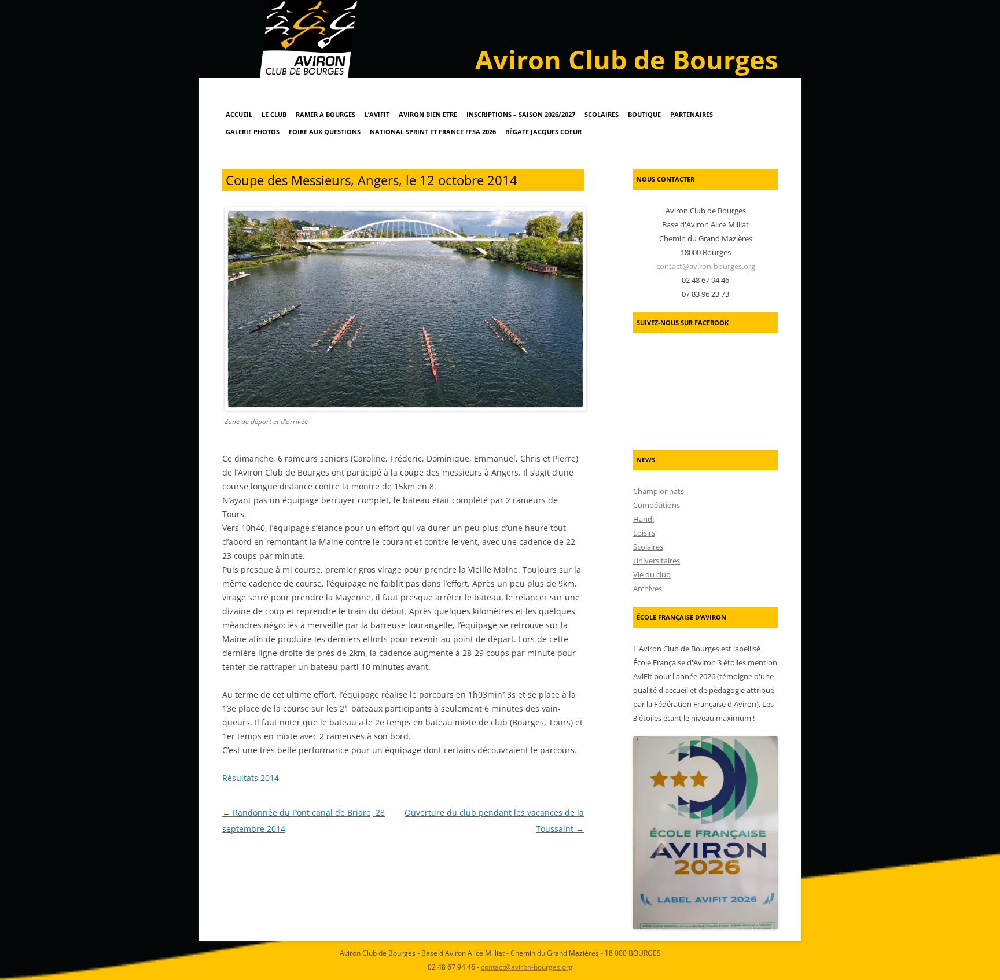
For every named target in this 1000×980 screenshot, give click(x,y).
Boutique (644, 114)
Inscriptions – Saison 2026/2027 (520, 114)
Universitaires (656, 560)
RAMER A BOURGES (325, 114)
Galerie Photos (253, 131)
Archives (647, 588)
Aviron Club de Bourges (626, 59)
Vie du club (652, 574)
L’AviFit (377, 114)
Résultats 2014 (250, 777)
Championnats (658, 491)
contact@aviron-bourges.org (705, 266)
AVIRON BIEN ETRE (428, 114)
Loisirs (644, 533)
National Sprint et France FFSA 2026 (433, 131)
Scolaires (601, 114)
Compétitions (656, 505)
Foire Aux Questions (325, 131)
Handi (643, 519)
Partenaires (691, 114)
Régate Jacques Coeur (543, 131)
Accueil (239, 114)
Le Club (274, 114)
